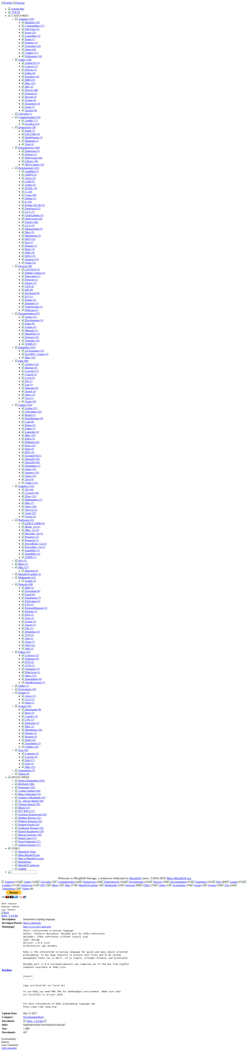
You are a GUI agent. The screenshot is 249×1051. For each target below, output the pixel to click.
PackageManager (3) (35, 608)
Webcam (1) (31, 310)
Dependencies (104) (29, 147)
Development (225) (28, 168)
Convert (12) (31, 655)
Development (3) (33, 320)
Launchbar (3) (32, 36)
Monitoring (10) (33, 729)
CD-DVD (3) (32, 269)
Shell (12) (30, 740)
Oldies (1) (23, 685)
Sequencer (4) (32, 103)
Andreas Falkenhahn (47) (32, 797)
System (212, 885)
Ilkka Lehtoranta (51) (29, 794)
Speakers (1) (31, 303)
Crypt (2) (29, 377)
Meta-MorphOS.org (29, 855)
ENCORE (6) (32, 134)
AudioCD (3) (31, 63)
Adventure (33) (33, 411)
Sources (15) (31, 259)
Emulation (200, 881)
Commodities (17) (34, 25)
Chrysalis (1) (25, 113)
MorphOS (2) (32, 333)
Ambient (9, 881)
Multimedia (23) (27, 577)
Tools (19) (30, 401)
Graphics (7, 885)
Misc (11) (29, 767)
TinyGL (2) (30, 509)
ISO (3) (22, 560)
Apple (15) (30, 316)
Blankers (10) (32, 22)
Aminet (22, 868)
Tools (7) (29, 107)
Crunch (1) (30, 374)
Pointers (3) (30, 42)
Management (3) (33, 228)
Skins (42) (30, 49)
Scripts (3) (23, 692)
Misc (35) (29, 435)
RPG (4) (29, 452)
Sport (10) (30, 469)
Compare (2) (31, 753)
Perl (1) (28, 242)
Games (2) (30, 327)
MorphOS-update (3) (29, 574)
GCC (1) (29, 212)
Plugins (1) (30, 733)
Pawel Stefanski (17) (29, 841)
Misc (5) (29, 232)
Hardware (26, 885)
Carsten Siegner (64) (29, 790)
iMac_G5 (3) (31, 530)
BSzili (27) (24, 807)
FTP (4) (28, 604)
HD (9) (28, 289)
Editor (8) (29, 73)
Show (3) (29, 394)
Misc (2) (29, 726)
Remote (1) (30, 611)
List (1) (28, 384)
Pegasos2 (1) (31, 540)
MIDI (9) (29, 80)
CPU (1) (29, 719)
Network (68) (25, 584)
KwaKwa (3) (31, 124)
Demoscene (89, 881)
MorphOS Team (27, 851)
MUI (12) (29, 239)
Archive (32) (31, 364)
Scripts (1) (30, 580)
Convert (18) (31, 492)
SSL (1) (28, 628)
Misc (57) (23, 567)
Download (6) (32, 591)
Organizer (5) (31, 668)
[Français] (19, 2)
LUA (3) (29, 225)
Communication (66, 881)
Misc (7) (29, 503)
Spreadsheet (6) (33, 679)
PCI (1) (28, 296)
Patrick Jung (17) (27, 838)
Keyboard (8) (31, 293)
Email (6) (29, 594)
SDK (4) (29, 252)
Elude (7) (29, 130)
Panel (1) (29, 39)
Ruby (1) (29, 249)
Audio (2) (30, 184)
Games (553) (25, 404)
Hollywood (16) (33, 218)
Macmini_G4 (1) (33, 533)
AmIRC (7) (30, 120)
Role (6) (29, 448)
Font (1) (29, 763)
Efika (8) (29, 323)
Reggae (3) (30, 736)
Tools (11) (30, 262)
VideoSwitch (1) (33, 306)
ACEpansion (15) (34, 350)
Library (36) (31, 161)
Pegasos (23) (31, 337)
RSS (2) (29, 614)
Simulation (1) (32, 465)
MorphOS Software (28, 865)
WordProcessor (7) (34, 682)
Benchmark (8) (32, 709)
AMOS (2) (30, 174)
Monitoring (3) (32, 235)
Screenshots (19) (27, 689)
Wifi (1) (28, 648)
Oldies (162, 885)
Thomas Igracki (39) (29, 804)
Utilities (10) (31, 746)
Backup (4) (30, 367)
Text (226, 885)
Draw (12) (30, 496)
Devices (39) (25, 266)
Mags (55, 885)
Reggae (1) (30, 245)
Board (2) (29, 415)
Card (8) (29, 421)
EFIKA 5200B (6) (34, 523)
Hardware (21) (26, 520)
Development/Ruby (33, 1017)
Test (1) (28, 638)
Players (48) (31, 90)
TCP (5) (29, 635)
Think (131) (31, 482)
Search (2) (30, 391)
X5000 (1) (30, 344)
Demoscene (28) (27, 127)
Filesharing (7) (32, 597)
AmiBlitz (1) (31, 171)
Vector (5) (30, 516)
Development (136, 881)
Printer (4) (30, 300)
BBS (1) (29, 587)
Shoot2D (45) (32, 459)
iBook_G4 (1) (32, 526)
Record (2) (30, 96)
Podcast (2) (30, 93)
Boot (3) (29, 712)
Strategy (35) (31, 472)
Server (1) (30, 624)
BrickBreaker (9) (33, 418)
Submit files (17, 8)
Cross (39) (30, 195)
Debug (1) (30, 198)
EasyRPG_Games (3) (36, 354)
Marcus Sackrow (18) (30, 834)
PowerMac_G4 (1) (34, 547)
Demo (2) (29, 425)
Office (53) (24, 652)
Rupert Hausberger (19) (31, 831)
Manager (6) (31, 388)
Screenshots (179, 885)
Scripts (197, 885)
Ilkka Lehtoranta (32, 923)
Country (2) (31, 716)
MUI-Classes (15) (34, 164)
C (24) (28, 191)
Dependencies (111, 881)
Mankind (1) (31, 140)
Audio (27, 881)
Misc (67, 885)
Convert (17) (31, 371)
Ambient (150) (26, 19)
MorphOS (135, 878)
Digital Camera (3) (34, 272)
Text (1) (29, 398)
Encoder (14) (31, 76)
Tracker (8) (30, 110)
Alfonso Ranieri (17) (29, 845)
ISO (42, 885)
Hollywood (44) (33, 157)
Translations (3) (26, 770)
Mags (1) (23, 564)
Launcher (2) (31, 432)
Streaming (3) (32, 631)
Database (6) (31, 658)
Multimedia (111, 885)
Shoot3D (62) (32, 462)
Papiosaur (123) (26, 787)
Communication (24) (29, 117)
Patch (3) (29, 438)
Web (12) (29, 645)
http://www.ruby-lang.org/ (37, 926)
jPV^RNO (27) (26, 811)
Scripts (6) (30, 100)
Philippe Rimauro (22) (30, 821)
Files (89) (23, 360)
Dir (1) (28, 381)
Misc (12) (29, 83)
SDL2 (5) (29, 256)
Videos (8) (23, 773)
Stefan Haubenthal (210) (31, 780)
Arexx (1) (30, 696)
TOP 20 (15, 12)
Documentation (178, 881)
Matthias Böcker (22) (29, 817)
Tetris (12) (30, 476)
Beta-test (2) (31, 570)
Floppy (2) (30, 283)
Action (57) (30, 408)
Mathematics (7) (33, 499)
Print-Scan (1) (32, 672)
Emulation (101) (27, 347)
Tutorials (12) (31, 340)
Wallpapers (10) (33, 56)
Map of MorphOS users (31, 858)
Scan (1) (29, 618)
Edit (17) (29, 760)
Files (218, 881)
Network (130, 885)
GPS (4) (29, 286)
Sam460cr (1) (32, 550)
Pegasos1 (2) (31, 536)
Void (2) (29, 144)
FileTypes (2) (31, 29)
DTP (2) (29, 662)
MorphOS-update (88, 885)
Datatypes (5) (31, 151)
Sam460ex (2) (32, 553)
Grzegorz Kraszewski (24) (32, 814)
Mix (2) (28, 86)
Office (146, 885)
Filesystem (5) (32, 601)
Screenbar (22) (32, 46)
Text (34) (23, 750)
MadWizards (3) (33, 137)
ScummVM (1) (32, 455)
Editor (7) (29, 428)
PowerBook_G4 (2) (35, 543)
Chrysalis (45, 881)
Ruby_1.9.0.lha (9, 915)
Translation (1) (32, 743)
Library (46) (31, 222)
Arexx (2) (30, 178)
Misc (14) (29, 357)
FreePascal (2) (32, 208)
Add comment (9, 1048)
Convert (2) (30, 66)
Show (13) (30, 675)
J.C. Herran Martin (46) (31, 801)
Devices (157, 881)
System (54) (24, 706)
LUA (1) (29, 699)
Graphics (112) (26, 486)
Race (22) (30, 445)
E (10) (28, 201)
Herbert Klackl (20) (28, 824)
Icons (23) (30, 32)
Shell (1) (29, 702)
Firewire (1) (31, 279)
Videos (25, 888)
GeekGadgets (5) (33, 215)
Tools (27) (30, 513)
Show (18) (30, 506)
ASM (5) (29, 181)
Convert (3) (30, 757)
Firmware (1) (31, 723)
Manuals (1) (31, 330)
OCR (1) (29, 665)
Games (233, 881)
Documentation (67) (29, 313)
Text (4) (29, 479)
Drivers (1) (30, 69)
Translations (8, 888)
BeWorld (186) (26, 784)
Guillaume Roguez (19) (31, 828)
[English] (6, 2)
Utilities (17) (31, 52)
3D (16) (29, 489)
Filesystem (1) (32, 276)
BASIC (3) (30, 188)
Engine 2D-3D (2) (34, 205)
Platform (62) (31, 442)
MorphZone (24, 861)
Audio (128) (25, 59)
